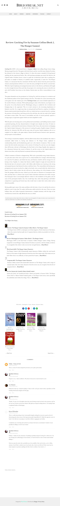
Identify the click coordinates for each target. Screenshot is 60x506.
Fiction (29, 304)
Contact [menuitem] (49, 14)
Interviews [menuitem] (35, 14)
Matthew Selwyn (23, 49)
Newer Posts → (51, 353)
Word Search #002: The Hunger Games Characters (20, 249)
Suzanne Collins (32, 69)
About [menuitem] (15, 14)
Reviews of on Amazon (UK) (16, 214)
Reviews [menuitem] (22, 14)
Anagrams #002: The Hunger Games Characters (19, 260)
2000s (19, 304)
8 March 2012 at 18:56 (13, 433)
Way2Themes (24, 501)
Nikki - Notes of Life (15, 364)
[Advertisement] (30, 28)
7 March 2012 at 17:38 (13, 386)
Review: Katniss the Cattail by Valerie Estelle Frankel (20, 271)
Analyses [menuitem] (28, 14)
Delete (13, 370)
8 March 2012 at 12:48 (13, 412)
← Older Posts (9, 353)
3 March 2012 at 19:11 (13, 365)
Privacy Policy (41, 501)
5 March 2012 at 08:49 (13, 376)
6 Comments (39, 49)
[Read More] (10, 234)
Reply (10, 370)
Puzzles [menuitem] (42, 14)
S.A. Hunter (12, 385)
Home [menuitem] (10, 14)
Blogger (36, 501)
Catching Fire (25, 304)
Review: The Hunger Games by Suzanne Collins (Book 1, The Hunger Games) (27, 228)
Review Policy (43, 445)
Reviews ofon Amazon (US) (15, 216)
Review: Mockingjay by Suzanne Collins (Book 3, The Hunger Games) (25, 238)
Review (33, 304)
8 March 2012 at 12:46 (13, 399)
